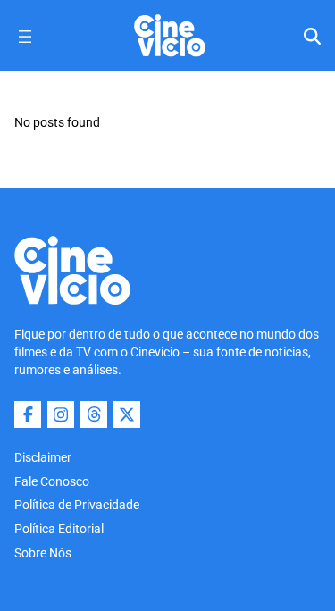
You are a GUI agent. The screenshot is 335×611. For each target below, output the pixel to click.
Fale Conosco (51, 481)
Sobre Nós (42, 553)
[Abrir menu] (25, 36)
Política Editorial (59, 529)
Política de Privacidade (76, 505)
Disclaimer (42, 457)
